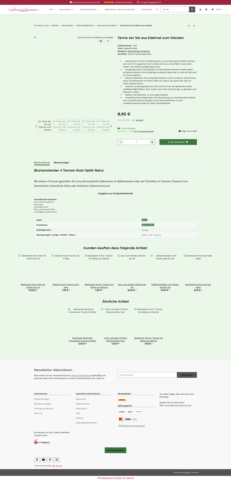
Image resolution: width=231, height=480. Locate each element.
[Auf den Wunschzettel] (108, 41)
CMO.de (130, 478)
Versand (139, 120)
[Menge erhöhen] (152, 142)
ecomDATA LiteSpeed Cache (209, 472)
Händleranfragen (41, 399)
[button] (200, 9)
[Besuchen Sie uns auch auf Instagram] (56, 459)
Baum (144, 220)
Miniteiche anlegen (42, 404)
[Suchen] (192, 9)
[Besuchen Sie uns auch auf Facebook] (37, 459)
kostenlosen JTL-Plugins (111, 478)
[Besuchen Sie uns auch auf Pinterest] (50, 459)
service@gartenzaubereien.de (177, 405)
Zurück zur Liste (42, 25)
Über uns (38, 413)
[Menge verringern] (121, 142)
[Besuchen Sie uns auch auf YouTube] (43, 459)
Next (111, 126)
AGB (78, 413)
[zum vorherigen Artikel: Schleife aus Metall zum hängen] (188, 25)
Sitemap (79, 418)
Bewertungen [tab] (61, 162)
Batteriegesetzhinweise (86, 422)
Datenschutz (81, 408)
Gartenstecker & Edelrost (139, 51)
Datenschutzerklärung (81, 375)
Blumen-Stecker (147, 225)
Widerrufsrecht (83, 404)
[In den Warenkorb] (36, 34)
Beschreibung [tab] (42, 162)
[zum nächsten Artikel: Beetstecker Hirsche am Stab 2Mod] (194, 25)
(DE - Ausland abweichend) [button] (144, 131)
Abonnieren (187, 375)
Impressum (81, 399)
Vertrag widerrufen (115, 450)
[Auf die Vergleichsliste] (101, 41)
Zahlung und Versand (43, 408)
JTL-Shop (186, 472)
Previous (36, 126)
